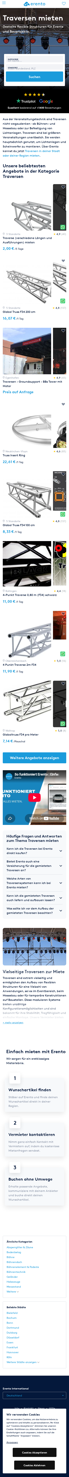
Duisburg (12, 1332)
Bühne (11, 1257)
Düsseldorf (13, 1337)
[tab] (34, 851)
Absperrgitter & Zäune (20, 1247)
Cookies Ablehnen (34, 1465)
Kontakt (28, 1408)
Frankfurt (12, 1347)
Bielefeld (12, 1312)
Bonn (10, 1322)
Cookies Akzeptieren (34, 1452)
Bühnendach (14, 1262)
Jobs (16, 1408)
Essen (10, 1342)
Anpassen (12, 1442)
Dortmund (13, 1327)
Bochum (12, 1317)
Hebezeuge (13, 1281)
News (41, 1408)
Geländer (12, 1276)
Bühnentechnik (16, 1271)
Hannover (13, 1352)
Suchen (34, 77)
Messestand (14, 1286)
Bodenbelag (14, 1252)
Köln (9, 1357)
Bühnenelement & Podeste (23, 1266)
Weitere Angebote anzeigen (34, 757)
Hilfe (52, 1408)
